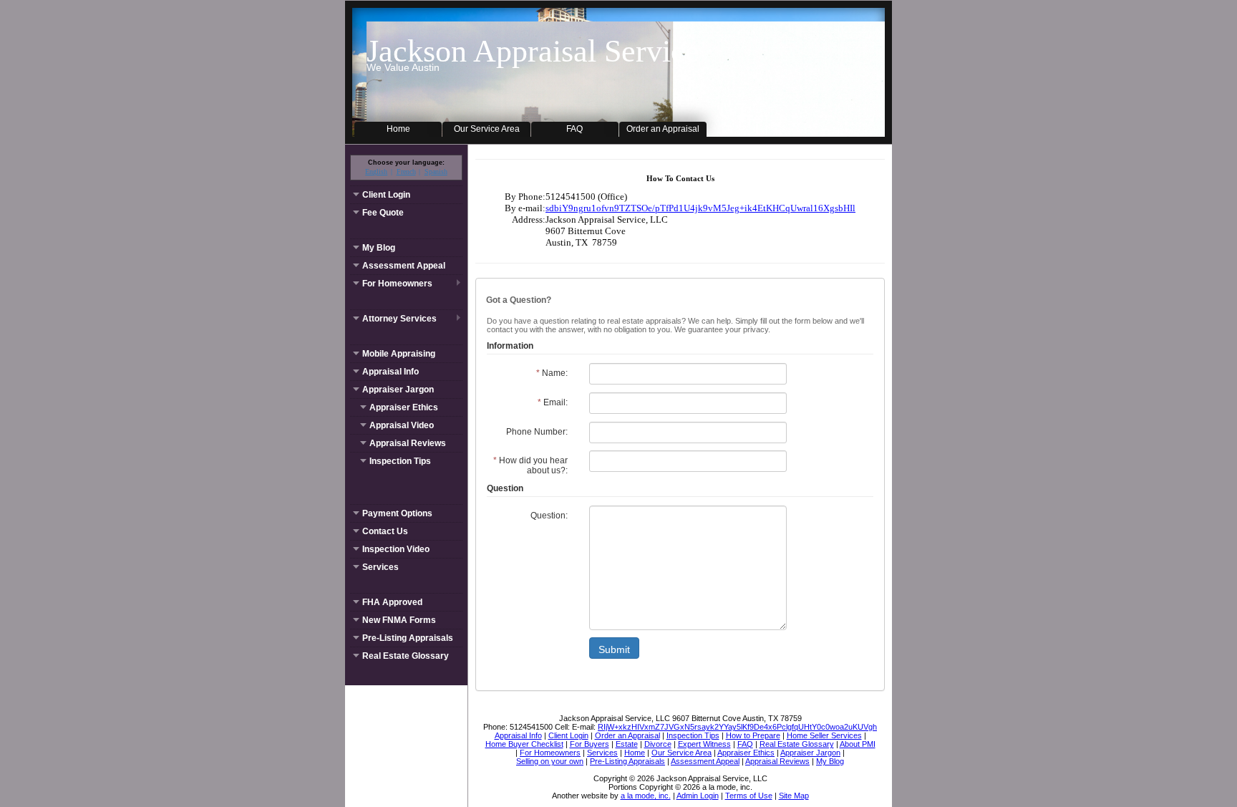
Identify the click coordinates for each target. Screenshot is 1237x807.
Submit (614, 649)
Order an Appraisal (662, 129)
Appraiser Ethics (403, 407)
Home (398, 129)
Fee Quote (383, 213)
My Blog (378, 248)
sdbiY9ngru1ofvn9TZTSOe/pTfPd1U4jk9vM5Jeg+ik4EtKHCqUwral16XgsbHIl (700, 208)
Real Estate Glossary (405, 656)
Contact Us (385, 531)
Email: (553, 402)
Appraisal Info (390, 372)
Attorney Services (399, 319)
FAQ (574, 129)
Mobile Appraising (398, 354)
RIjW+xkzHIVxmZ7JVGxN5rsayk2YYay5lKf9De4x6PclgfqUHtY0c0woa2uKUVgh (737, 727)
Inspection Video (396, 549)
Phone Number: (537, 432)
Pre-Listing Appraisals (407, 638)
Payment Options (397, 513)
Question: (549, 516)
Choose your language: (406, 162)
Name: (552, 373)
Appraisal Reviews (407, 443)
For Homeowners (397, 284)
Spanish (436, 171)
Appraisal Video (401, 425)
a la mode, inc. (646, 795)
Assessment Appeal (403, 266)
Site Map (794, 795)
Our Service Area (487, 129)
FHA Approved (392, 602)
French (406, 171)
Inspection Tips (400, 461)
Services (380, 567)
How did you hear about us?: (530, 465)
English (376, 171)
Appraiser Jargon (398, 390)
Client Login (386, 195)
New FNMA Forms (399, 620)
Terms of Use (748, 795)
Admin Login (697, 795)
